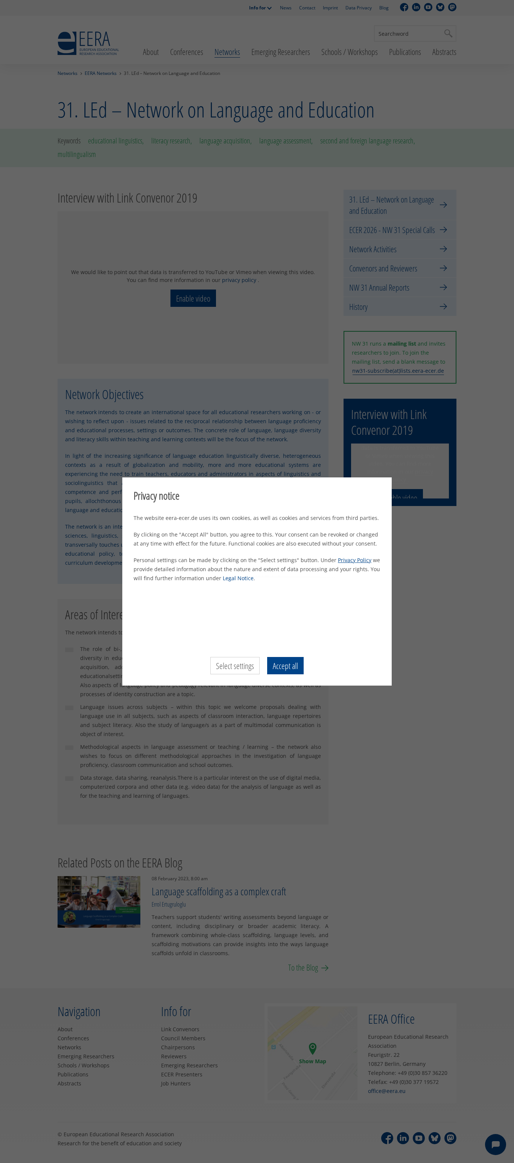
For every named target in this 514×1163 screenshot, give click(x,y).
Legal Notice (238, 578)
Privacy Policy (354, 560)
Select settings (235, 665)
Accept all (285, 665)
